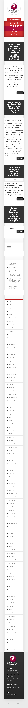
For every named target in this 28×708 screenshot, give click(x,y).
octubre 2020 (12, 443)
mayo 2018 (11, 506)
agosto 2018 (12, 500)
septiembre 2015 (13, 593)
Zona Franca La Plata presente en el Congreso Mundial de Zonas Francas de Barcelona (14, 51)
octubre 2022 (12, 400)
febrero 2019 (12, 483)
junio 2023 (11, 380)
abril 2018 (11, 510)
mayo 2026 (11, 308)
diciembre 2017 (12, 520)
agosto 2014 (12, 636)
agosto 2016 (12, 563)
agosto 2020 (12, 450)
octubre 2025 (12, 321)
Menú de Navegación (14, 19)
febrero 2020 (12, 457)
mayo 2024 (11, 361)
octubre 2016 (12, 556)
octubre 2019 (12, 460)
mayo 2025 (11, 334)
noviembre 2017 (13, 523)
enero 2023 (11, 390)
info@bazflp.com (11, 694)
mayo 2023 (11, 384)
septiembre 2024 (13, 351)
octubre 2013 (12, 642)
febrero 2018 (12, 516)
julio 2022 (11, 407)
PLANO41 (17, 703)
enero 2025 (11, 341)
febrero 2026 (12, 311)
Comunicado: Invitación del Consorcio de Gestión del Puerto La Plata (14, 107)
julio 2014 (11, 639)
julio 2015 (11, 599)
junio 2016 (11, 569)
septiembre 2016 (13, 559)
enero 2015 (11, 619)
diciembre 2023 (12, 367)
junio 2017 (11, 540)
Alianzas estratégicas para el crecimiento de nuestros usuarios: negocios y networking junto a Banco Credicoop (15, 273)
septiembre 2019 (13, 463)
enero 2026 (11, 314)
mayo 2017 (11, 543)
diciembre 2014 (12, 622)
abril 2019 (11, 477)
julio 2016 (11, 566)
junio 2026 (11, 304)
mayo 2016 (11, 573)
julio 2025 (11, 327)
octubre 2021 (12, 427)
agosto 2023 (12, 377)
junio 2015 (11, 603)
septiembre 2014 (13, 632)
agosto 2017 (12, 533)
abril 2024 (11, 364)
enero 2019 (11, 487)
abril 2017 (11, 546)
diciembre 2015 (12, 586)
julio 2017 (11, 536)
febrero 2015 (12, 616)
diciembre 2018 (12, 490)
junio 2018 (11, 503)
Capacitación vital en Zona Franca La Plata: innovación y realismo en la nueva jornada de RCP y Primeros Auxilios (15, 280)
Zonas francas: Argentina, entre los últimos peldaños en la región (14, 214)
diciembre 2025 (12, 317)
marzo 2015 (12, 612)
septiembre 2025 (13, 324)
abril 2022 (11, 417)
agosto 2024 (12, 354)
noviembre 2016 (13, 553)
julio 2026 (11, 301)
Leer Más (20, 92)
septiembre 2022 (13, 404)
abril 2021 (11, 433)
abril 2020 (11, 453)
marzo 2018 (12, 513)
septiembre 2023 (13, 374)
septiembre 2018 (13, 496)
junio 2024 (11, 357)
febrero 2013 (12, 649)
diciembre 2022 (12, 394)
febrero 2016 (12, 579)
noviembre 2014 (13, 626)
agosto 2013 (12, 646)
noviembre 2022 (13, 397)
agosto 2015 (12, 596)
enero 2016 (11, 583)
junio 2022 (11, 410)
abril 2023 (11, 387)
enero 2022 (11, 420)
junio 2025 (11, 331)
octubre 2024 (12, 347)
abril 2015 (11, 609)
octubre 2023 (12, 371)
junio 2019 (11, 473)
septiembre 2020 (13, 447)
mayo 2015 (11, 606)
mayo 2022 (11, 414)
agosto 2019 (12, 467)
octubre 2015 (12, 589)
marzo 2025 (12, 337)
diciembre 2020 (12, 437)
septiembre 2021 (13, 430)
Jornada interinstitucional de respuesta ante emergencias (15, 263)
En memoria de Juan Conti (15, 267)
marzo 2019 (12, 480)
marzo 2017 (12, 549)
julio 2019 (11, 470)
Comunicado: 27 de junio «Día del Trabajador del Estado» (14, 171)
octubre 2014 (12, 629)
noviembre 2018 (13, 493)
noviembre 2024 (13, 344)
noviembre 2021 (13, 424)
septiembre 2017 (13, 530)
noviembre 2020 (13, 440)
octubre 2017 (12, 526)
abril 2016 (11, 576)
